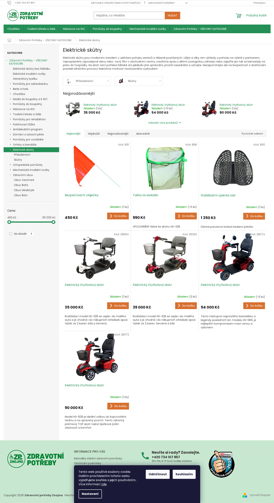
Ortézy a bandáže (25, 145)
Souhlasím (184, 474)
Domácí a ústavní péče (28, 134)
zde (104, 484)
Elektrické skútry (23, 150)
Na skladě (23, 234)
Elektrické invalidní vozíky (29, 74)
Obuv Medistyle (24, 190)
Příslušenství (22, 155)
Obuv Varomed (24, 180)
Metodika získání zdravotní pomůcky (116, 3)
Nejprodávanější (118, 134)
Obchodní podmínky (161, 3)
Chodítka (19, 94)
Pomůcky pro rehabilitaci (29, 119)
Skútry (18, 160)
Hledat (172, 15)
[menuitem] (13, 29)
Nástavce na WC (24, 109)
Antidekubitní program (28, 129)
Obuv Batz (20, 195)
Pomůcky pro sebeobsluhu (30, 84)
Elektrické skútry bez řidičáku (31, 69)
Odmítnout (158, 474)
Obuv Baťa (21, 185)
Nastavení (90, 494)
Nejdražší (94, 134)
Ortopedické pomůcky (28, 165)
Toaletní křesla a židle (27, 114)
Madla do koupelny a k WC (30, 99)
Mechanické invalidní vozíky (31, 170)
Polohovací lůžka (24, 124)
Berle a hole (20, 89)
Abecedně (143, 134)
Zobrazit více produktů (163, 123)
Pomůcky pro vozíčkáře (28, 139)
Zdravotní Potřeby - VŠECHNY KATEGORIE (28, 62)
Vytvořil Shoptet (260, 495)
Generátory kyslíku (25, 79)
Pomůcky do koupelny (27, 104)
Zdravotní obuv (23, 175)
